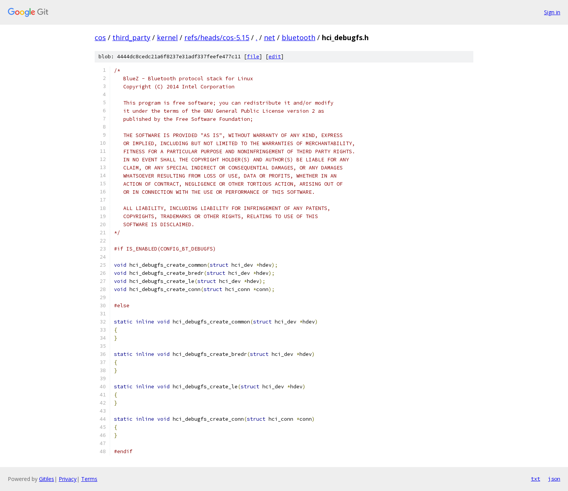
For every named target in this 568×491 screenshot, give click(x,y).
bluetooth (298, 37)
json (554, 478)
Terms (89, 479)
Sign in (552, 12)
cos (100, 37)
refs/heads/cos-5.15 (216, 37)
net (269, 37)
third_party (131, 37)
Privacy (68, 479)
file (253, 56)
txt (535, 478)
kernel (167, 37)
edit (275, 56)
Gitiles (46, 479)
